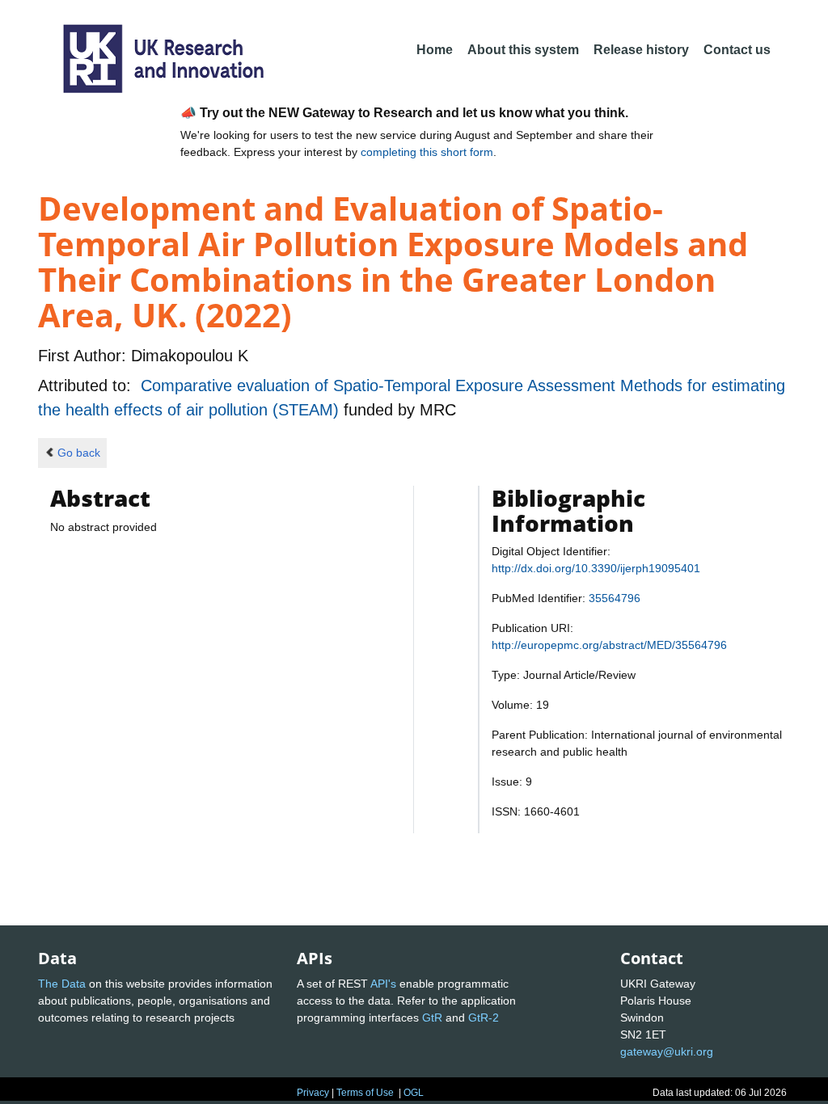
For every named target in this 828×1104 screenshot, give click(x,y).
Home (434, 50)
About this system (523, 50)
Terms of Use (365, 1092)
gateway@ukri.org (666, 1051)
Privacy (313, 1092)
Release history (641, 50)
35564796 (614, 598)
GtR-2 (483, 1017)
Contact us (737, 50)
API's (383, 983)
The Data (62, 983)
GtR (432, 1017)
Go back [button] (78, 452)
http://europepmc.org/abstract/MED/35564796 (609, 644)
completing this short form (427, 151)
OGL (413, 1092)
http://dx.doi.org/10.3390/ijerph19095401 (596, 568)
